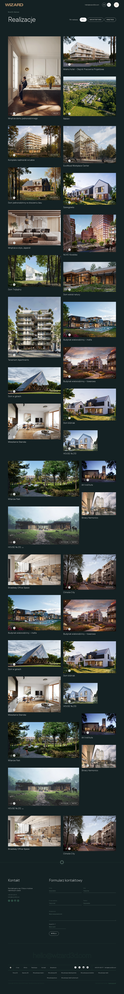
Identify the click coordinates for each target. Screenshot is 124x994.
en (104, 5)
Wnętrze (110, 19)
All (83, 19)
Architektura (95, 19)
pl (109, 5)
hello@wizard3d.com (92, 5)
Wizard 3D (10, 12)
